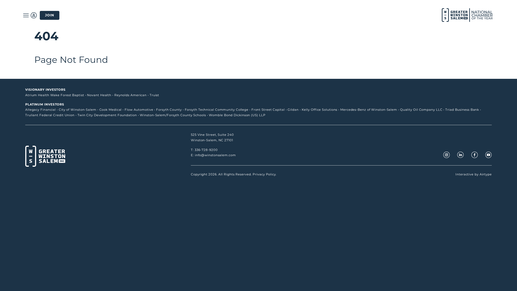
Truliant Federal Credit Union (50, 115)
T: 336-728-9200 (204, 150)
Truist (154, 95)
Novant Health (99, 95)
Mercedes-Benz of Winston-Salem (368, 110)
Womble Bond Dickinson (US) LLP (237, 115)
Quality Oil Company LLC (421, 110)
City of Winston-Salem (77, 110)
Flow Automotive (139, 110)
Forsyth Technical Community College (217, 110)
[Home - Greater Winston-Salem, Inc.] (465, 15)
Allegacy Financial (40, 110)
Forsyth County (169, 110)
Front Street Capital (268, 110)
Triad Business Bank (462, 110)
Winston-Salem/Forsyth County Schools (173, 115)
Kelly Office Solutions (319, 110)
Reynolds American (130, 95)
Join (49, 15)
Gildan (293, 110)
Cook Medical (110, 110)
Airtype (486, 174)
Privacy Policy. (264, 174)
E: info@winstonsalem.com (213, 155)
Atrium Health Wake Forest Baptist (54, 95)
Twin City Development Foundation (107, 115)
